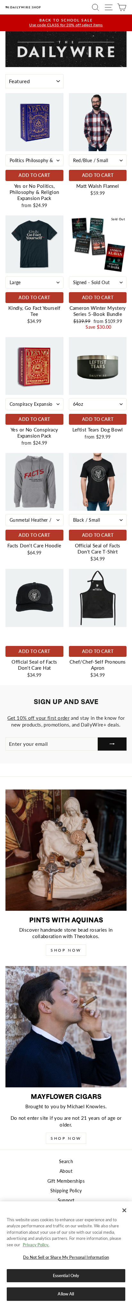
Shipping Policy (66, 1190)
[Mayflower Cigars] (66, 1026)
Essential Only (66, 1275)
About (66, 1171)
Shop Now (66, 950)
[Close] (124, 1210)
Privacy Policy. (36, 1244)
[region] (66, 1253)
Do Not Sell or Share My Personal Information (66, 1257)
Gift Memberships (66, 1181)
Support (66, 1200)
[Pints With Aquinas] (66, 850)
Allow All (66, 1293)
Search (66, 1161)
